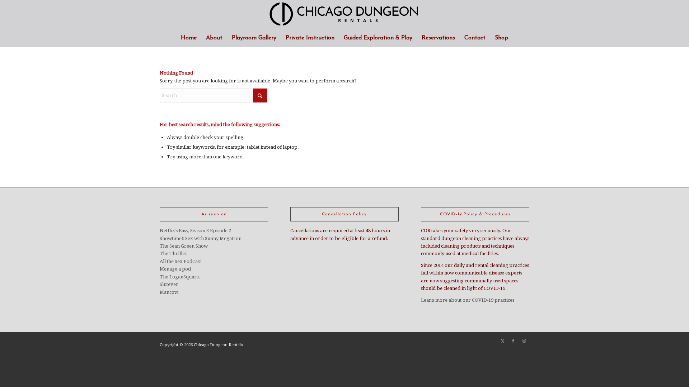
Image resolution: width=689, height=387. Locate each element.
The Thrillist (173, 253)
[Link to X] (502, 341)
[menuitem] (188, 38)
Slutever (169, 284)
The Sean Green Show (184, 246)
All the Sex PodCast (180, 261)
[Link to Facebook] (513, 341)
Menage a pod (175, 269)
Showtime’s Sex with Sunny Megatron (201, 238)
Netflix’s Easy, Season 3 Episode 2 (195, 230)
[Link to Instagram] (524, 341)
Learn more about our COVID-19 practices (467, 300)
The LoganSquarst (180, 277)
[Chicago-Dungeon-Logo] (344, 14)
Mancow (169, 292)
